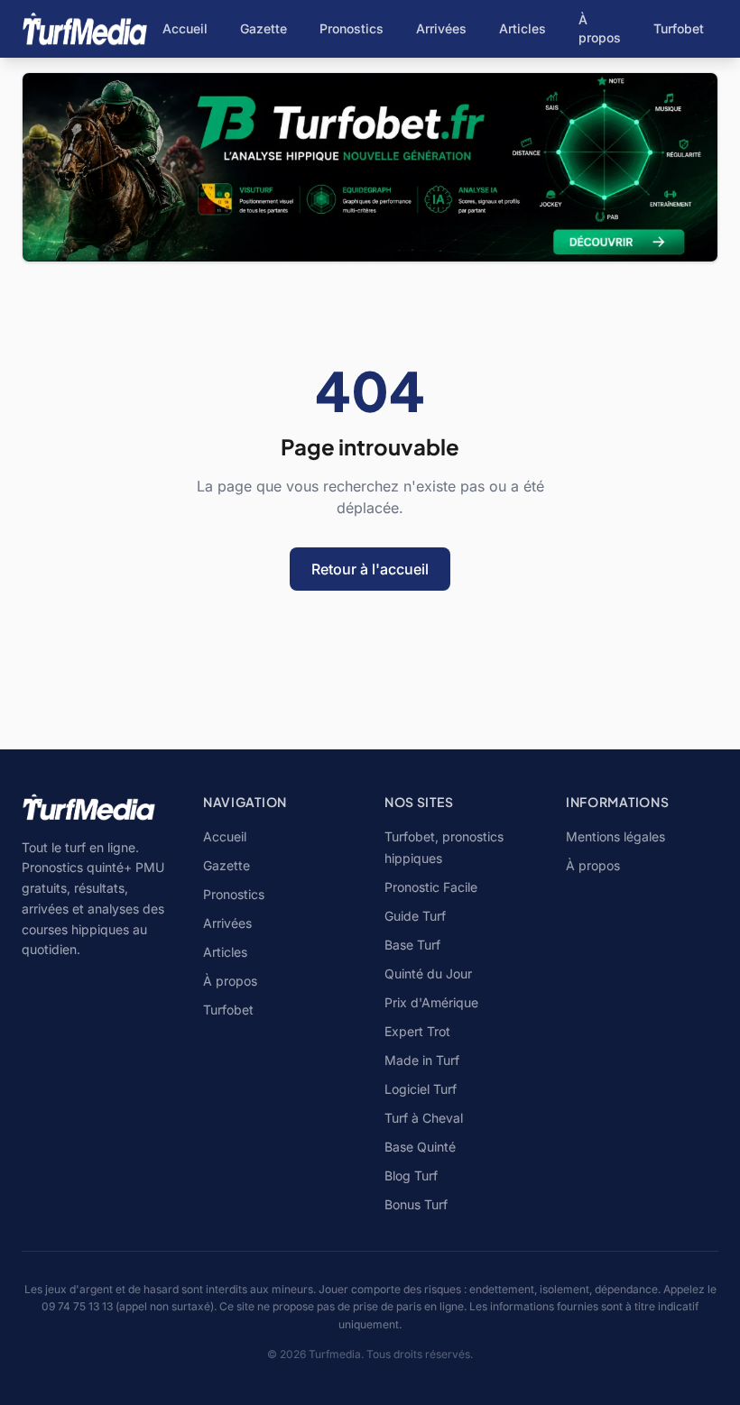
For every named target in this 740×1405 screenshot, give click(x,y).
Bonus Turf (416, 1204)
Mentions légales (615, 836)
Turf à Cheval (423, 1117)
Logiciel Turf (420, 1089)
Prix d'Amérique (431, 1002)
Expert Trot (417, 1031)
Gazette (263, 28)
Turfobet (678, 28)
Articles (522, 28)
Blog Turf (411, 1175)
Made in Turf (421, 1060)
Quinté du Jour (428, 973)
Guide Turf (415, 915)
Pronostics (351, 28)
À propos (599, 28)
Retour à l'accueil (370, 569)
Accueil (185, 28)
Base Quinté (420, 1146)
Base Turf (412, 944)
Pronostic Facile (430, 887)
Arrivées (441, 28)
